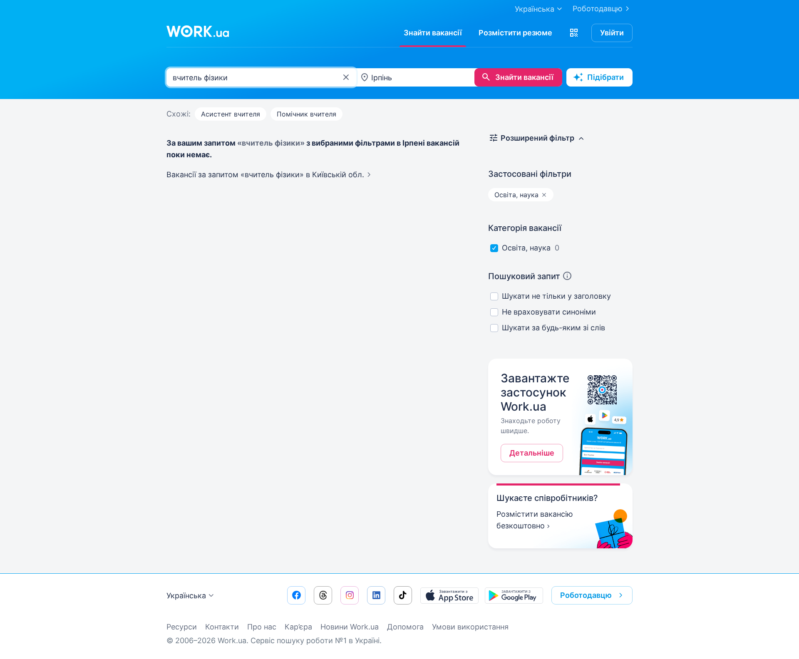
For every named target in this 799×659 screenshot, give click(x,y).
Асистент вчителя (230, 114)
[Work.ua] (197, 31)
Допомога (405, 626)
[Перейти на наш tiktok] (403, 595)
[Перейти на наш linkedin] (376, 595)
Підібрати (605, 77)
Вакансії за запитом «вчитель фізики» (265, 174)
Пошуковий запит (524, 276)
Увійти (612, 32)
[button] (574, 33)
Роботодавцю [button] (586, 595)
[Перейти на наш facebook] (296, 595)
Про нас (261, 626)
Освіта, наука (526, 247)
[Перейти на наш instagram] (349, 595)
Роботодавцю (598, 8)
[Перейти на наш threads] (323, 595)
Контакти (222, 626)
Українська (186, 595)
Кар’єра (298, 626)
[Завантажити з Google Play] (514, 595)
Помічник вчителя (306, 114)
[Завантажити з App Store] (449, 595)
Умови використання (470, 626)
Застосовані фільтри (529, 174)
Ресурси (181, 626)
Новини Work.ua (349, 626)
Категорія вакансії (524, 228)
